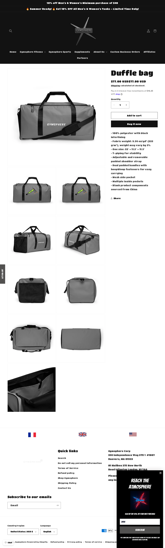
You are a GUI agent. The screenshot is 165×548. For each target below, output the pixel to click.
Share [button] (117, 198)
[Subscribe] (57, 505)
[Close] (160, 472)
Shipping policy (113, 542)
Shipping (115, 86)
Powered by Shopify (37, 542)
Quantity (116, 99)
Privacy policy (74, 542)
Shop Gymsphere (68, 478)
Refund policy (66, 473)
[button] (10, 31)
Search (62, 458)
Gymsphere (20, 542)
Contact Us (64, 488)
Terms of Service (68, 468)
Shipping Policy (67, 483)
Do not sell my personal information (80, 463)
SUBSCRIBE (140, 530)
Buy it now (134, 124)
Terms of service (93, 542)
